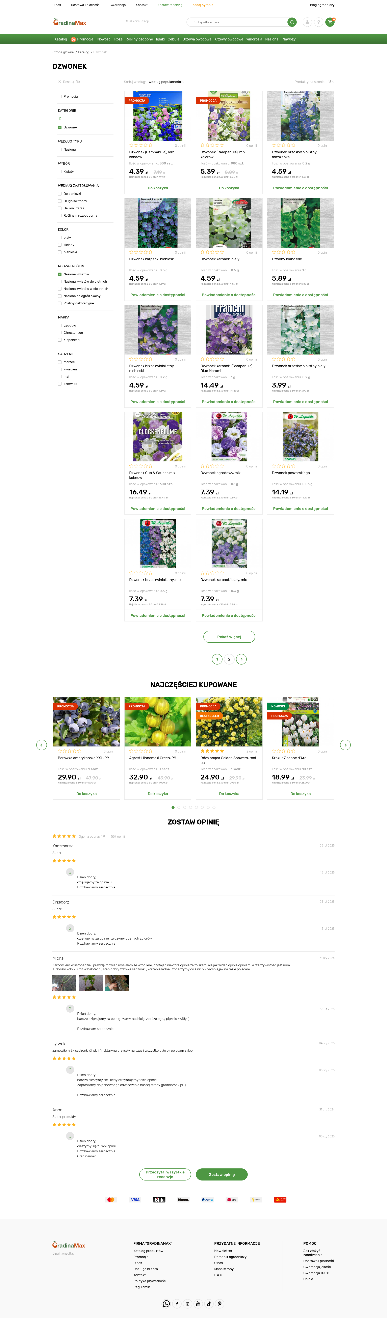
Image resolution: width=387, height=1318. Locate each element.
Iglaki (160, 39)
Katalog (60, 39)
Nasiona (272, 39)
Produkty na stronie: (310, 82)
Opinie (308, 1279)
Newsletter (223, 1251)
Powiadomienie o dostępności (300, 188)
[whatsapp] (166, 1304)
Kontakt (142, 5)
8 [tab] (213, 807)
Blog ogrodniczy (322, 5)
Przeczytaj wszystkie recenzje (165, 1174)
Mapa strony (224, 1269)
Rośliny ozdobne (139, 39)
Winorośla (254, 39)
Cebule (173, 39)
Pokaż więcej (229, 637)
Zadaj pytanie (202, 5)
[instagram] (187, 1304)
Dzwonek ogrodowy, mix (221, 473)
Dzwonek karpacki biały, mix (224, 580)
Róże (118, 39)
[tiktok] (209, 1304)
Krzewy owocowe (228, 39)
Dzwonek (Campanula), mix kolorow (151, 154)
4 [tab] (190, 807)
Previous (41, 745)
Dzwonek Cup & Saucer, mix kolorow (152, 475)
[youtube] (198, 1304)
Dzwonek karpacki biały (220, 259)
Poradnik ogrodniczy (230, 1257)
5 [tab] (196, 807)
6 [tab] (202, 807)
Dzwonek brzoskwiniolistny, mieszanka (294, 154)
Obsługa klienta (145, 1269)
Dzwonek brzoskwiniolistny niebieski (151, 368)
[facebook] (177, 1304)
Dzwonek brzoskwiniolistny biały (299, 366)
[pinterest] (219, 1304)
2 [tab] (178, 807)
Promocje (85, 39)
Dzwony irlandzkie (287, 259)
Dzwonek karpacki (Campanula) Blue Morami (227, 368)
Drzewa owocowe (196, 39)
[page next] (241, 659)
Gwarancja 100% (316, 1273)
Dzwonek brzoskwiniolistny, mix (155, 580)
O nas (56, 5)
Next (345, 745)
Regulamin (141, 1287)
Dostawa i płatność (85, 5)
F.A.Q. (218, 1275)
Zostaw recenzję (170, 5)
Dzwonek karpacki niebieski (152, 259)
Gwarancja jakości (317, 1267)
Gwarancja (118, 5)
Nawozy (289, 39)
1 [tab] (173, 807)
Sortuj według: (135, 82)
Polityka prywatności (149, 1281)
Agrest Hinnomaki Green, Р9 (152, 758)
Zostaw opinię (222, 1174)
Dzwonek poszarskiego (291, 473)
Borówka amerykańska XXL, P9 (83, 758)
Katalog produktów (148, 1251)
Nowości (104, 39)
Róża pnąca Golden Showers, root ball (228, 760)
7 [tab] (208, 807)
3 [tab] (184, 807)
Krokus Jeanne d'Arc (289, 758)
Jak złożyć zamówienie (312, 1253)
